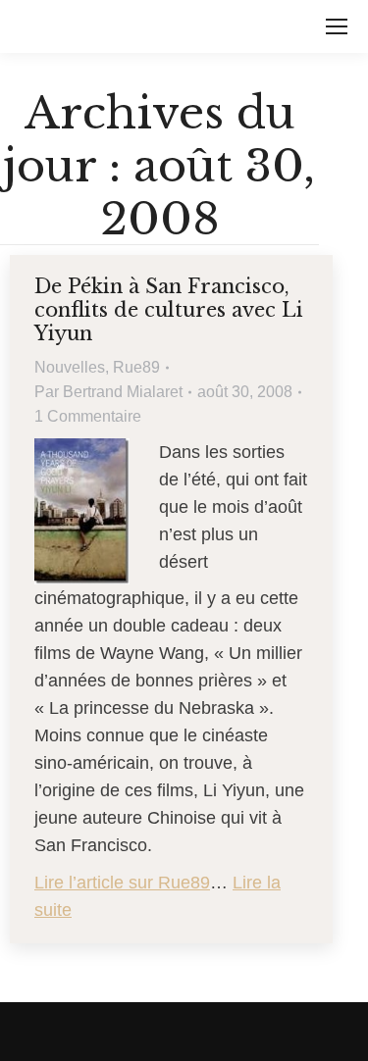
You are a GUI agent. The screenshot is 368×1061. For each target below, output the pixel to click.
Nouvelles (69, 367)
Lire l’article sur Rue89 (122, 882)
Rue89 (136, 367)
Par (108, 391)
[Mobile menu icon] (336, 26)
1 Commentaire (87, 416)
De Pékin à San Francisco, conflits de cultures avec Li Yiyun (168, 310)
